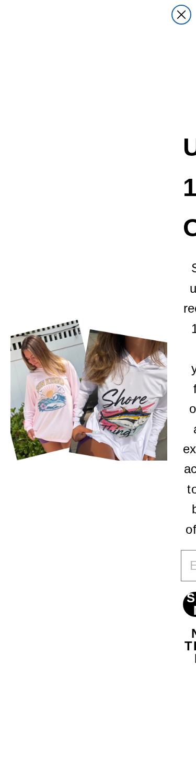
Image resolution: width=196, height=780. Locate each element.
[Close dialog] (181, 14)
